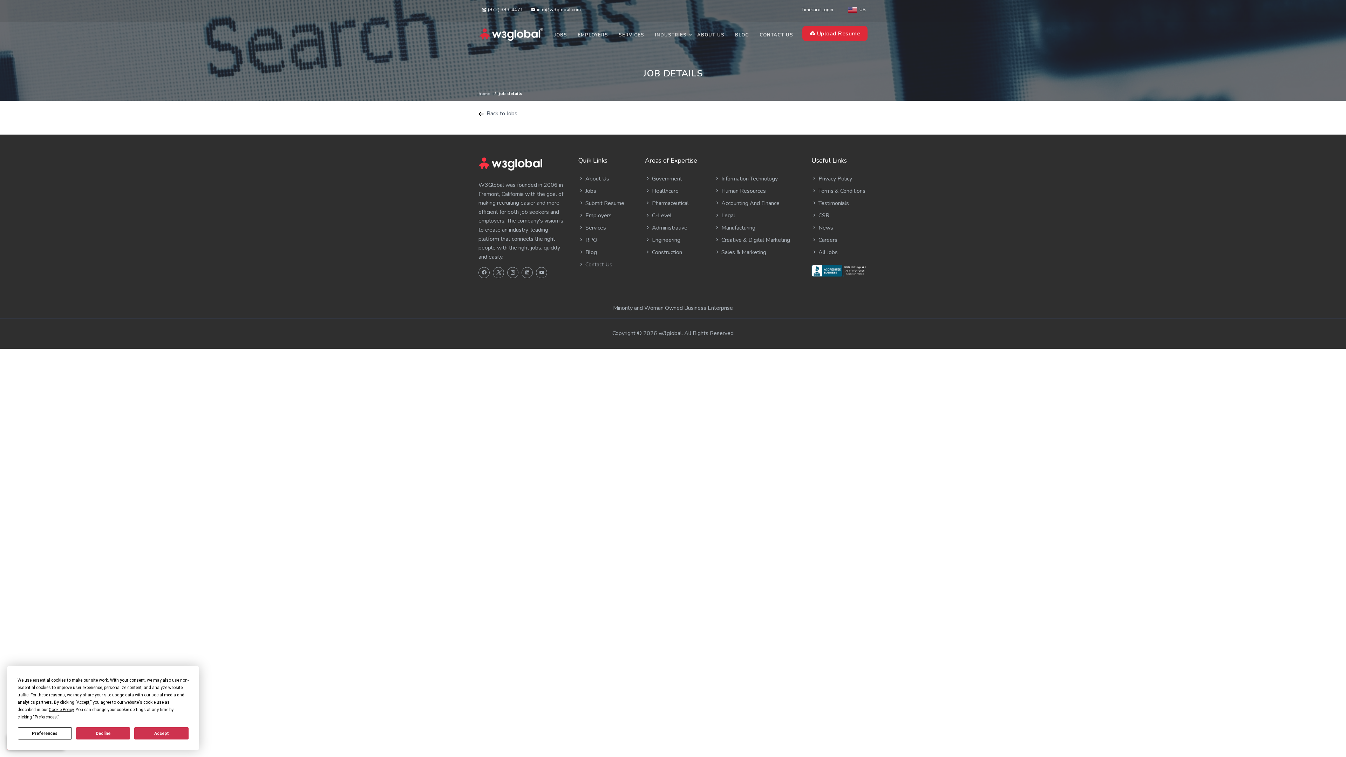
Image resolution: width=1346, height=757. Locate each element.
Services (631, 35)
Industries (671, 35)
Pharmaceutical (670, 203)
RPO (590, 240)
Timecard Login (817, 10)
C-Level (661, 215)
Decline (103, 733)
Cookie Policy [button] (61, 709)
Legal (727, 215)
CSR (823, 215)
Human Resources (743, 191)
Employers (593, 35)
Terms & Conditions (841, 191)
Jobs (560, 35)
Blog (742, 35)
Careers (827, 240)
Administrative (669, 228)
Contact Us (776, 35)
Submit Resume (604, 203)
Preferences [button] (46, 717)
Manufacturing (737, 228)
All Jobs (827, 252)
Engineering (665, 240)
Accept (161, 733)
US (862, 10)
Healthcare (665, 191)
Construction (666, 252)
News (825, 228)
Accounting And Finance (750, 203)
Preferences (44, 733)
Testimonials (833, 203)
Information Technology (749, 179)
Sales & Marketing (743, 252)
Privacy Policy (834, 179)
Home (484, 93)
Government (666, 179)
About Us (711, 35)
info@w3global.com (558, 10)
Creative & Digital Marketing (755, 240)
